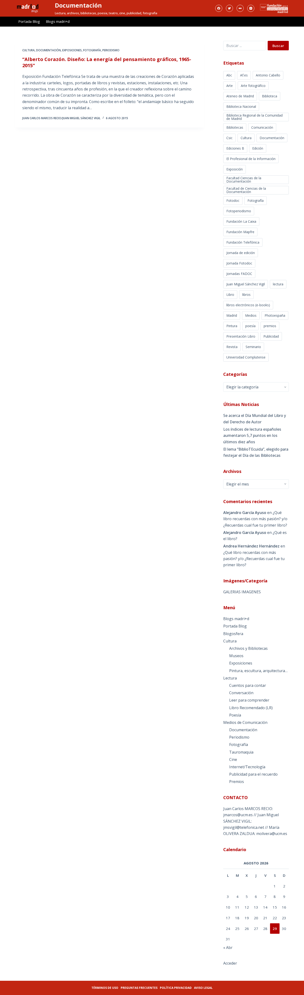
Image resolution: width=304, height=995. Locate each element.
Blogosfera (233, 633)
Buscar (278, 45)
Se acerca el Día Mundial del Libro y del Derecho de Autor (254, 418)
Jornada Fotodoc (239, 263)
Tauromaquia (241, 752)
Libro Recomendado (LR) (251, 707)
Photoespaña (275, 315)
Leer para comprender (249, 700)
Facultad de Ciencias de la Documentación (246, 190)
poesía (250, 326)
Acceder (230, 963)
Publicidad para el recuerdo (253, 774)
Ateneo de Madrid (240, 96)
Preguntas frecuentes (139, 988)
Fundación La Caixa (241, 221)
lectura (278, 284)
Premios (236, 781)
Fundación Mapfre (240, 232)
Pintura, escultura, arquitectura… (258, 670)
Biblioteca (269, 96)
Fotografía (92, 50)
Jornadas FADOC (239, 273)
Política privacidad (176, 988)
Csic (229, 138)
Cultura (28, 50)
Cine (233, 759)
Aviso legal (203, 988)
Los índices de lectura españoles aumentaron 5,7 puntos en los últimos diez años (252, 435)
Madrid (231, 315)
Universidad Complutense (246, 357)
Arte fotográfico (253, 85)
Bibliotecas (234, 127)
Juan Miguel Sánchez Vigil (245, 284)
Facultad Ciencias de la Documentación (243, 180)
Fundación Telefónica (242, 242)
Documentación (78, 5)
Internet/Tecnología (247, 766)
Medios (250, 315)
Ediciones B (235, 148)
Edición (257, 148)
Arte (229, 85)
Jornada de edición (240, 252)
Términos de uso (104, 988)
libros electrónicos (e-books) (248, 305)
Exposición (234, 169)
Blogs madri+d (58, 21)
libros (246, 294)
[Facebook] (218, 8)
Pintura (231, 326)
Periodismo (110, 50)
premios (270, 326)
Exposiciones (72, 50)
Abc (229, 75)
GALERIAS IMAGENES (242, 591)
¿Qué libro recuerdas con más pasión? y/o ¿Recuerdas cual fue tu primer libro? (255, 519)
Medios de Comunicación (245, 722)
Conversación (241, 692)
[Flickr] (240, 8)
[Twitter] (229, 8)
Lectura (230, 678)
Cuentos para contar (247, 685)
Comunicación (262, 127)
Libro (230, 294)
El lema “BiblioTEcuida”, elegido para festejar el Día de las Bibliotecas (255, 452)
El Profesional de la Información (251, 158)
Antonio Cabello (268, 75)
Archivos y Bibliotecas (248, 648)
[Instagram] (250, 8)
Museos (236, 655)
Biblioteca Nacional (241, 106)
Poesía (235, 715)
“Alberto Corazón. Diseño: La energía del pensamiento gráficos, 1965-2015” (106, 62)
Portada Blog (29, 21)
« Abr (228, 947)
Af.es (244, 75)
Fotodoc (232, 200)
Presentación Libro (240, 336)
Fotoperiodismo (238, 211)
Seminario (253, 346)
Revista (232, 346)
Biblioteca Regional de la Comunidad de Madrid (254, 117)
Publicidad (271, 336)
